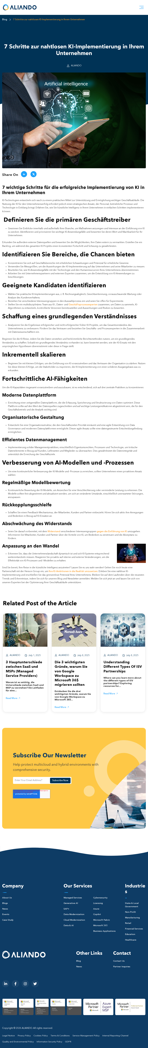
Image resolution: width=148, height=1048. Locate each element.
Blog (4, 19)
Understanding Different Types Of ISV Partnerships (122, 667)
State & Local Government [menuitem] (132, 905)
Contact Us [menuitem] (119, 961)
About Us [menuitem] (7, 898)
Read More (11, 698)
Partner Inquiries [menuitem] (121, 967)
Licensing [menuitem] (98, 903)
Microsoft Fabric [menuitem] (101, 920)
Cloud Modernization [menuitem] (74, 920)
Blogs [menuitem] (5, 903)
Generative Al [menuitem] (71, 903)
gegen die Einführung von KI (112, 531)
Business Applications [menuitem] (104, 931)
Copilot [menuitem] (97, 914)
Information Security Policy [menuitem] (49, 1042)
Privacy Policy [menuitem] (24, 1036)
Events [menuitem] (5, 914)
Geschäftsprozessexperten (83, 305)
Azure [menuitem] (96, 909)
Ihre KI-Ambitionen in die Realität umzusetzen (73, 571)
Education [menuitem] (130, 934)
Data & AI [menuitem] (69, 926)
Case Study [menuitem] (7, 920)
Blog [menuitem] (78, 961)
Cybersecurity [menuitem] (100, 898)
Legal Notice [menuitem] (8, 1036)
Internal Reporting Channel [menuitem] (115, 1036)
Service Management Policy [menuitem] (86, 1036)
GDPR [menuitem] (68, 1042)
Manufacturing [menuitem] (132, 918)
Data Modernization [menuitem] (74, 914)
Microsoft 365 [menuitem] (100, 926)
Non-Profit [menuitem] (130, 912)
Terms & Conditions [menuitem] (60, 1036)
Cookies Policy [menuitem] (41, 1036)
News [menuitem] (5, 909)
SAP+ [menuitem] (66, 909)
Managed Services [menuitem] (73, 898)
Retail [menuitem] (128, 923)
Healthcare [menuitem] (130, 940)
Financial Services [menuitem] (134, 929)
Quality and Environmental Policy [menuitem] (18, 1042)
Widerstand (54, 531)
